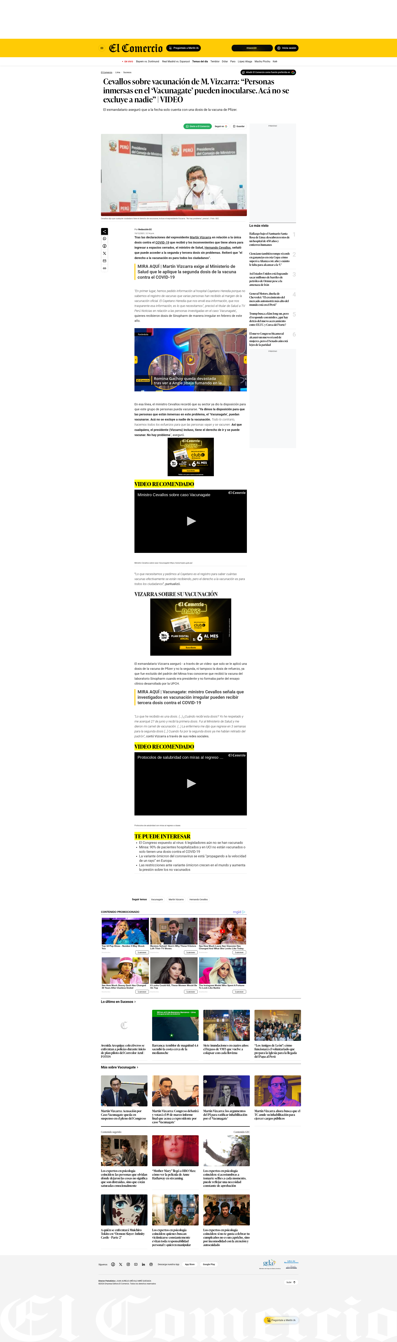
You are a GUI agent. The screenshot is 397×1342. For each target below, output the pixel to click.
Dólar (225, 61)
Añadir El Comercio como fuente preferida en (268, 72)
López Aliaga (245, 61)
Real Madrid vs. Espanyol (176, 61)
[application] (190, 521)
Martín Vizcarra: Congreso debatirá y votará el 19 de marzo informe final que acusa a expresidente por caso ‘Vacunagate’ (175, 1116)
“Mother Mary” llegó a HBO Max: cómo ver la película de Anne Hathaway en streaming (174, 1174)
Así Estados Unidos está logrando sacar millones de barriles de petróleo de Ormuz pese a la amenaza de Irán (268, 279)
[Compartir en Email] (104, 261)
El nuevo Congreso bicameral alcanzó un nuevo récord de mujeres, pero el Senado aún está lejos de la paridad (268, 339)
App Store (190, 1264)
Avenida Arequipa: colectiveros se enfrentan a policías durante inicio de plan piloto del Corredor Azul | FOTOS (123, 1050)
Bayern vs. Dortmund (147, 61)
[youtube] (136, 1264)
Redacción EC (145, 229)
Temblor (214, 61)
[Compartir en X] (104, 253)
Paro (232, 61)
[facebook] (113, 1264)
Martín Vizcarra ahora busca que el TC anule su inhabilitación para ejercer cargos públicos (277, 1115)
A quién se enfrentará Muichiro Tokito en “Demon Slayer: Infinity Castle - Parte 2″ (123, 1234)
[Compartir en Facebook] (104, 246)
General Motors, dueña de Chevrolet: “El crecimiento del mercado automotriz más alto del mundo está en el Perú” (269, 299)
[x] (121, 1264)
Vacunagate (157, 899)
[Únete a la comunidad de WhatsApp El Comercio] (197, 126)
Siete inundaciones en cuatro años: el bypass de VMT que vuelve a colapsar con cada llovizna (226, 1049)
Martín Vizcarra (176, 899)
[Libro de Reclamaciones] (291, 1264)
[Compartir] (104, 231)
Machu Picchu (262, 61)
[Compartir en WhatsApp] (104, 238)
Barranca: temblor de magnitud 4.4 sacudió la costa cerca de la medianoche (175, 1049)
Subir (289, 1282)
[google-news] (151, 1264)
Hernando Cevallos (199, 899)
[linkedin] (143, 1264)
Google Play (209, 1264)
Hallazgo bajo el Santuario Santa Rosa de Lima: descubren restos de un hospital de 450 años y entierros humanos (269, 239)
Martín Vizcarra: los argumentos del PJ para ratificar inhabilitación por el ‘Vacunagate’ (225, 1115)
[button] (190, 521)
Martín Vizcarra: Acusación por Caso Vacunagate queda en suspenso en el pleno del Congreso (123, 1115)
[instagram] (128, 1264)
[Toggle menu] (101, 48)
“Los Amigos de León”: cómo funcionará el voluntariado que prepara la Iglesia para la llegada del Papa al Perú (275, 1050)
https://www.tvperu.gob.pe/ (181, 563)
